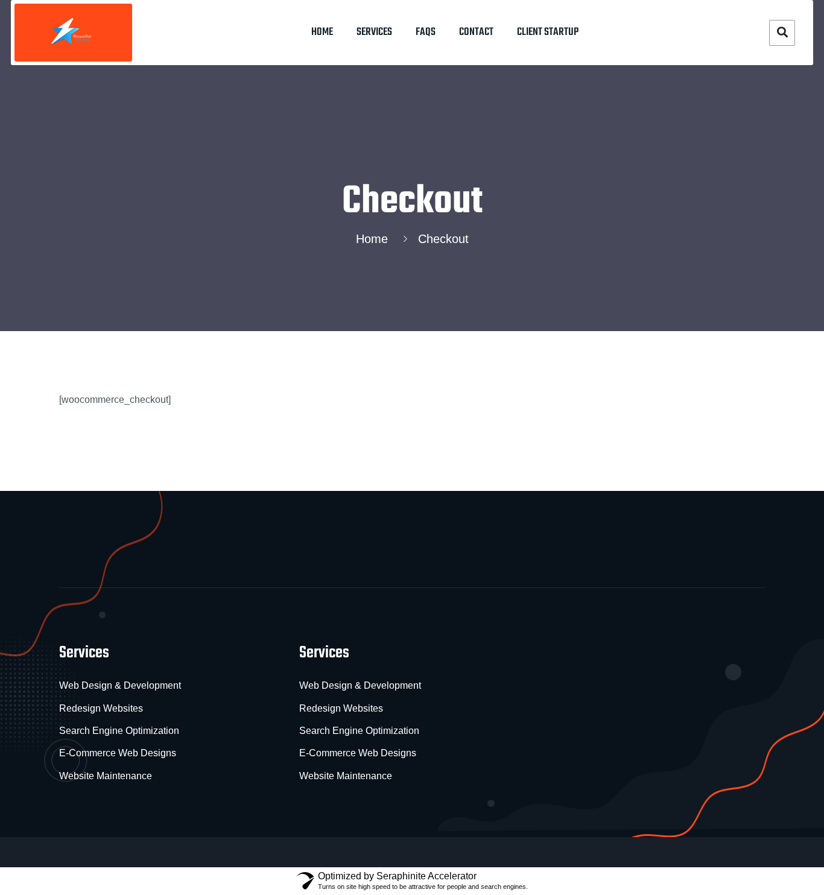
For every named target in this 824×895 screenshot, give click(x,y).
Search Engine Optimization (119, 731)
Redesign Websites (101, 708)
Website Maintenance (105, 776)
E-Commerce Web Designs (117, 753)
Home (322, 32)
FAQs (426, 32)
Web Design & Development (120, 685)
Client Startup (547, 32)
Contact (476, 32)
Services (374, 32)
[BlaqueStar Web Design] (73, 32)
